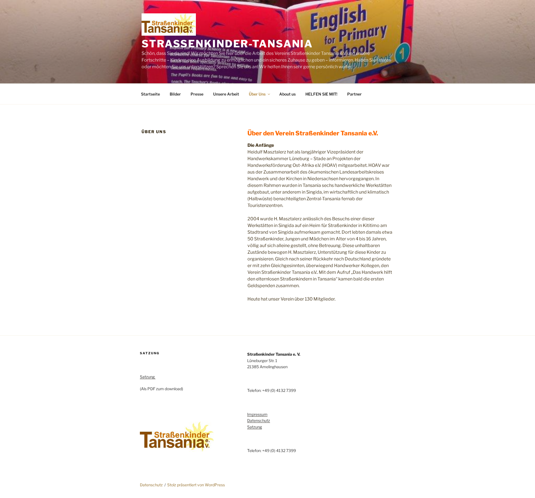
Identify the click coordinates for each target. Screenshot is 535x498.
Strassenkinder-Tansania (227, 44)
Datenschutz (258, 420)
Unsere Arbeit (226, 94)
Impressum (257, 414)
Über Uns (257, 94)
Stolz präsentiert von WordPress (196, 484)
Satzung (147, 376)
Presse (197, 94)
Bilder (175, 94)
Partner (354, 94)
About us (287, 94)
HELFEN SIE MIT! (321, 94)
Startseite (150, 94)
